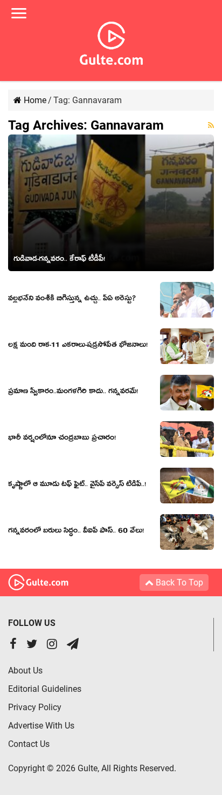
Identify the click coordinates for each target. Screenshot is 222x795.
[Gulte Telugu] (111, 41)
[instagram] (52, 645)
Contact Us (29, 744)
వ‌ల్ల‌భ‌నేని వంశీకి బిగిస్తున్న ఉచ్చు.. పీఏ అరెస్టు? (72, 300)
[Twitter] (32, 645)
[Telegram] (72, 645)
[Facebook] (13, 645)
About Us (25, 670)
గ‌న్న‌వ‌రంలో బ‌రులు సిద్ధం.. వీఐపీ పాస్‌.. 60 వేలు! (76, 532)
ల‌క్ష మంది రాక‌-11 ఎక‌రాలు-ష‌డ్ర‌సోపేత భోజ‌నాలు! (78, 346)
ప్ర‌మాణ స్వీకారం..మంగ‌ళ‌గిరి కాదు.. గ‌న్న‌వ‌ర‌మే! (73, 393)
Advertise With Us (41, 725)
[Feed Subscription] (211, 125)
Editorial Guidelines (44, 689)
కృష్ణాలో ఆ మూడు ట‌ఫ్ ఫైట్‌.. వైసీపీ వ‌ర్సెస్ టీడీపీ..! (77, 486)
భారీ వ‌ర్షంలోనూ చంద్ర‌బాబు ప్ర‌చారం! (62, 439)
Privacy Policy (34, 707)
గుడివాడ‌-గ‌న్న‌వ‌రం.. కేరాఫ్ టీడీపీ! (59, 260)
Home (34, 100)
